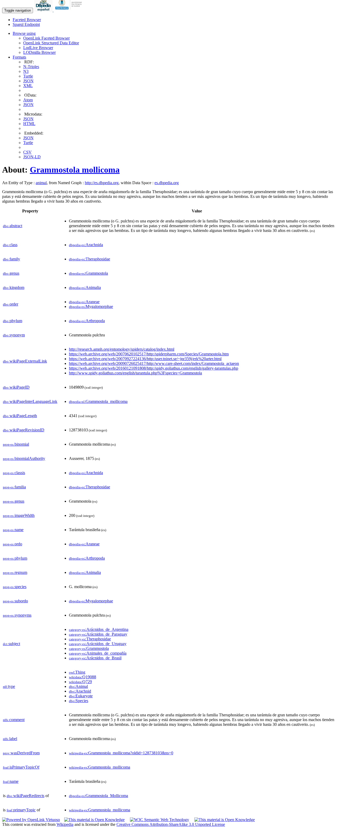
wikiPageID (16, 387)
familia (14, 487)
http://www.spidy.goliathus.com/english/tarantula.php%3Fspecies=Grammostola (135, 373)
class (10, 244)
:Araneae (84, 301)
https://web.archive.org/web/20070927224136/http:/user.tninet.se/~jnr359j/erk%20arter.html (145, 358)
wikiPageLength (20, 415)
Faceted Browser (27, 19)
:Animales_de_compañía (97, 653)
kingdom (13, 287)
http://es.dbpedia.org (102, 182)
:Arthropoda (87, 320)
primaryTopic (21, 810)
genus (11, 273)
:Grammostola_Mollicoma (98, 795)
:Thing (77, 672)
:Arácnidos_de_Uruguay (97, 643)
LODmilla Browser (39, 52)
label (10, 738)
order (10, 304)
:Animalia (85, 287)
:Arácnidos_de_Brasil (95, 658)
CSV (27, 152)
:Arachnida (86, 244)
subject (11, 643)
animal (41, 182)
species (14, 586)
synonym (14, 335)
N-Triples (31, 66)
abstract (12, 225)
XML (28, 85)
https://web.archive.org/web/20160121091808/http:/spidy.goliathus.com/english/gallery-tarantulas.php (153, 368)
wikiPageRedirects (25, 795)
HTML (29, 123)
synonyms (17, 615)
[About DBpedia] (44, 10)
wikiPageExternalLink (25, 361)
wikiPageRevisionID (23, 430)
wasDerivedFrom (21, 753)
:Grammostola (88, 273)
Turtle (28, 76)
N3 (26, 71)
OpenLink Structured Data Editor (51, 43)
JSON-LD (32, 157)
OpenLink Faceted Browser (46, 38)
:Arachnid (80, 691)
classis (14, 472)
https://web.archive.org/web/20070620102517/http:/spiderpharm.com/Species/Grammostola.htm (149, 354)
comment (14, 719)
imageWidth (19, 515)
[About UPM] (69, 10)
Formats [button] (19, 57)
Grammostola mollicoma (75, 169)
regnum (15, 572)
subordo (15, 601)
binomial (16, 444)
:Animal (78, 686)
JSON (28, 81)
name (13, 529)
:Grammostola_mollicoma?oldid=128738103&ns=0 (121, 753)
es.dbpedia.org (166, 182)
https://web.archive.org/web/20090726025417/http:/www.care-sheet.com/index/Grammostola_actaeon (154, 363)
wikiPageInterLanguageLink (30, 401)
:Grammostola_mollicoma (98, 401)
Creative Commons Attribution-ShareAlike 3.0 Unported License (170, 824)
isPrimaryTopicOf (21, 767)
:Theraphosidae (89, 259)
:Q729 (80, 681)
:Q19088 (82, 677)
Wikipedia (65, 824)
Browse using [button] (24, 33)
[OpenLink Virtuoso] (31, 819)
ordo (12, 544)
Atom (28, 100)
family (11, 259)
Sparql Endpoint (26, 24)
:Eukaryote (81, 696)
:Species (78, 700)
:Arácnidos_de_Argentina (98, 629)
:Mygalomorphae (91, 306)
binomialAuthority (24, 458)
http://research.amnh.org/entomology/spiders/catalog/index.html (121, 349)
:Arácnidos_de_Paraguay (98, 634)
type (9, 686)
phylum (12, 320)
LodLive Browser (38, 47)
